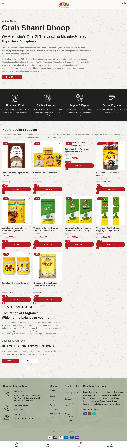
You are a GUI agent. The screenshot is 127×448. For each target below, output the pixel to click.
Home (52, 397)
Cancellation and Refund (71, 404)
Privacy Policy (70, 410)
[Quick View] (6, 186)
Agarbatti (68, 155)
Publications (54, 409)
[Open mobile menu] (3, 4)
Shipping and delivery (70, 398)
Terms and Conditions (69, 415)
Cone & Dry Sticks (103, 178)
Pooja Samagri (39, 178)
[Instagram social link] (89, 413)
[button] (16, 189)
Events (52, 405)
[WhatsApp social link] (94, 413)
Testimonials (55, 414)
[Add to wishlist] (29, 143)
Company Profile (71, 393)
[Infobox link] (15, 105)
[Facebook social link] (85, 413)
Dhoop (4, 178)
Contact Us (69, 420)
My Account (54, 401)
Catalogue (54, 418)
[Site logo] (63, 4)
